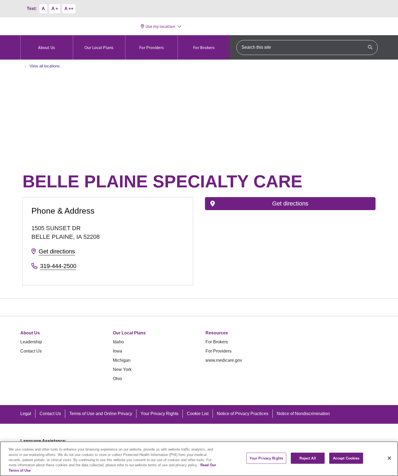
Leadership (31, 342)
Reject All (307, 458)
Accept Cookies (346, 458)
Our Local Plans (98, 47)
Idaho (118, 342)
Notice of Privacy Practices (242, 413)
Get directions (57, 251)
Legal (25, 413)
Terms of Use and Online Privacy (100, 413)
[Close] (389, 458)
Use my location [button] (160, 26)
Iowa (117, 351)
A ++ (68, 8)
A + (54, 8)
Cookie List (197, 413)
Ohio (117, 378)
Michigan (122, 360)
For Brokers (204, 47)
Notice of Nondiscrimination (303, 413)
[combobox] (307, 47)
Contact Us (31, 351)
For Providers (151, 47)
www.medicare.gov (223, 360)
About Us (46, 47)
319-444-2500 (58, 266)
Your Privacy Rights (159, 413)
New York (122, 369)
